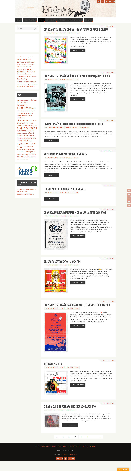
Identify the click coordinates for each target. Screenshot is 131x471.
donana (34, 125)
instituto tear (20, 138)
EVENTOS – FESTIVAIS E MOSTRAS (77, 446)
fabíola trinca (25, 133)
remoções (23, 151)
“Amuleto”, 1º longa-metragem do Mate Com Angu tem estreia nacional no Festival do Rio (27, 84)
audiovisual (33, 100)
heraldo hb (51, 410)
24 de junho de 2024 (66, 33)
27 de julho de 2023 (66, 308)
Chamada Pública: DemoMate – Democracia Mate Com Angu (75, 212)
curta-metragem (26, 125)
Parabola (65, 454)
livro (31, 141)
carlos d (32, 110)
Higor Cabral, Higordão (55, 127)
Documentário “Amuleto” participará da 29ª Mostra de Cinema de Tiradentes (26, 71)
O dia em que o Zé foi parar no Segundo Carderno (70, 406)
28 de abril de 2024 (66, 192)
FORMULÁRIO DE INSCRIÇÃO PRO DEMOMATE (65, 189)
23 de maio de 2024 (72, 127)
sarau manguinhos (26, 154)
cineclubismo (24, 120)
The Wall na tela (53, 364)
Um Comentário (109, 186)
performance (25, 149)
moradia (26, 146)
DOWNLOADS (62, 446)
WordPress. (73, 454)
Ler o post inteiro (78, 50)
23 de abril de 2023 (63, 410)
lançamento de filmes (30, 138)
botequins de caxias (25, 110)
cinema (34, 120)
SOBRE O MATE (46, 446)
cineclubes (28, 115)
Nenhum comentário (108, 26)
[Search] (35, 29)
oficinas (19, 149)
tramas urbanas (24, 159)
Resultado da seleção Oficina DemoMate (65, 154)
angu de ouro (20, 100)
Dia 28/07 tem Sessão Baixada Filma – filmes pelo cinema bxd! (77, 305)
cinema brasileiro (25, 122)
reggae (18, 151)
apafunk (26, 100)
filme (81, 127)
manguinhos (20, 144)
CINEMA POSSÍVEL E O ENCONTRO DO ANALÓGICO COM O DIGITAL (74, 124)
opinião (86, 127)
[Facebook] (129, 198)
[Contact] (129, 205)
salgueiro (19, 154)
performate (31, 149)
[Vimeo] (129, 201)
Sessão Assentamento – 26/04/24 (62, 261)
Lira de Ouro (23, 140)
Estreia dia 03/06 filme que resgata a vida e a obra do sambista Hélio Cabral (26, 64)
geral (77, 33)
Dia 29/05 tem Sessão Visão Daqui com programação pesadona (77, 76)
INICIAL (37, 446)
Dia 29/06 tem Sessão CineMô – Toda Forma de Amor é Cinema (76, 29)
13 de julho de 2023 (66, 367)
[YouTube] (129, 190)
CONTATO (92, 446)
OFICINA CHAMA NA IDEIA (25, 194)
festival (31, 133)
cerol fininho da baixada (25, 113)
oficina (30, 147)
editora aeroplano (22, 131)
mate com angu (27, 144)
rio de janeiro (31, 151)
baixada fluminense (24, 106)
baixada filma (22, 102)
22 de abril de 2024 (66, 265)
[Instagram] (129, 194)
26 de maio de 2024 (66, 79)
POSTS (54, 446)
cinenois (19, 125)
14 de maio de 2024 (66, 158)
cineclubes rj (21, 118)
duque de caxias (27, 128)
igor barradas (30, 136)
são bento (26, 157)
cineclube (21, 115)
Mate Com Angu (53, 33)
